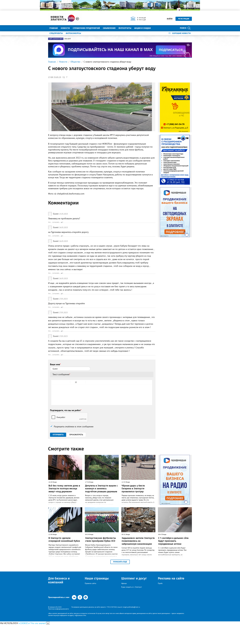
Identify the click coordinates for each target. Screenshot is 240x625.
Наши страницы (97, 578)
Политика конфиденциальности (58, 609)
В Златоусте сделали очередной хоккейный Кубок (64, 539)
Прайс (160, 583)
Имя (49, 222)
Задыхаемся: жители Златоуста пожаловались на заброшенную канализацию (138, 541)
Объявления (109, 28)
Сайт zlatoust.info (56, 39)
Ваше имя (55, 364)
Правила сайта (90, 583)
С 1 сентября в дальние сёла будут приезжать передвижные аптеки (173, 541)
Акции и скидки (142, 28)
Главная (53, 28)
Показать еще (120, 562)
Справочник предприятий (86, 28)
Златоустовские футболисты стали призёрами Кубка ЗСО (100, 539)
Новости (65, 28)
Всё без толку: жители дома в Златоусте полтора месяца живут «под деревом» (64, 488)
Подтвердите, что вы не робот (66, 410)
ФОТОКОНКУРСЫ (73, 33)
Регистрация (183, 19)
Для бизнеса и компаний (59, 580)
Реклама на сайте (171, 578)
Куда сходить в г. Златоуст (131, 587)
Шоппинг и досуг (134, 578)
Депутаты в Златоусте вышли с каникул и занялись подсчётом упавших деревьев (101, 488)
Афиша (124, 583)
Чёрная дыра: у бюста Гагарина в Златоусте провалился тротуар (133, 488)
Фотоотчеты (124, 28)
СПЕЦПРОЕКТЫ (56, 33)
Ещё (156, 28)
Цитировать (55, 222)
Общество (75, 61)
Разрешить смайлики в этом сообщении (73, 426)
